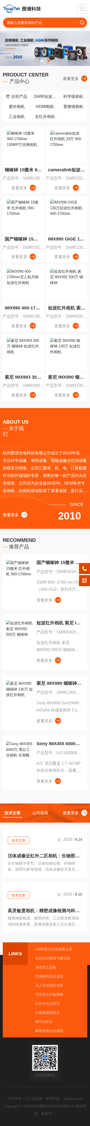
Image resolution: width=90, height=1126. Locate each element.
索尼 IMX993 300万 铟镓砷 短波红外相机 (24, 377)
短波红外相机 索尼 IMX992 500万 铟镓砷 (67, 307)
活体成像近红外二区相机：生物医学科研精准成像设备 (45, 855)
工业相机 (17, 116)
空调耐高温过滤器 (49, 976)
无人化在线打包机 (49, 985)
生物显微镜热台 (47, 1013)
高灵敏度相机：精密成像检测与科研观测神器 (45, 910)
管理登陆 (53, 1099)
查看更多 (71, 78)
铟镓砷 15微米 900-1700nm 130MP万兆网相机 (24, 169)
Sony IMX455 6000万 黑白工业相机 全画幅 (59, 743)
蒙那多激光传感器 (49, 1031)
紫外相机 (17, 106)
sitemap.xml (73, 1099)
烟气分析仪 (44, 1022)
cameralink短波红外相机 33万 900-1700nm (67, 169)
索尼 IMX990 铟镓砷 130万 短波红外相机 (67, 377)
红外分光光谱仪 (47, 1003)
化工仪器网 (33, 1099)
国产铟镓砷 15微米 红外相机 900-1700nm (24, 239)
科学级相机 (73, 96)
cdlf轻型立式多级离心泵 (53, 949)
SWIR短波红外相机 (46, 96)
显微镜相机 (73, 106)
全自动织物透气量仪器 (52, 958)
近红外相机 (45, 116)
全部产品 (19, 96)
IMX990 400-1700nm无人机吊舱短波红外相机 (24, 307)
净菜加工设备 (45, 967)
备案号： (48, 1114)
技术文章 (19, 840)
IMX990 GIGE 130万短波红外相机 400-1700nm (67, 239)
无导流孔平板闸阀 (49, 994)
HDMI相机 (45, 106)
